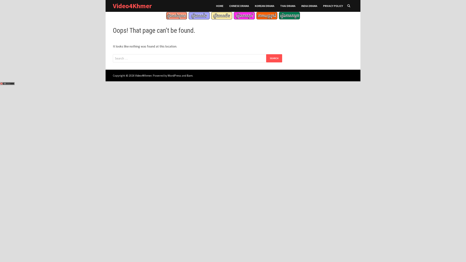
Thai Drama (287, 6)
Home (219, 6)
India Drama (309, 6)
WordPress (174, 75)
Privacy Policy (333, 6)
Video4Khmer (132, 6)
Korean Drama (264, 6)
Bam (190, 75)
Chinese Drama (239, 6)
